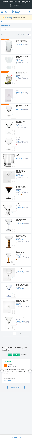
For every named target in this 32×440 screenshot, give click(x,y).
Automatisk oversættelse (9, 378)
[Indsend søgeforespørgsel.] (3, 29)
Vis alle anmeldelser (15, 387)
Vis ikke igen (16, 5)
